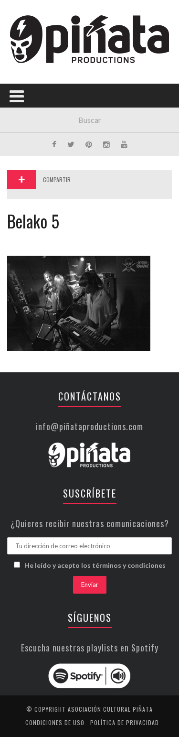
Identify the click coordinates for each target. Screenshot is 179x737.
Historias (30, 161)
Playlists (29, 122)
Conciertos (33, 83)
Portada (28, 63)
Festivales (31, 103)
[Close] (14, 14)
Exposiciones (35, 142)
